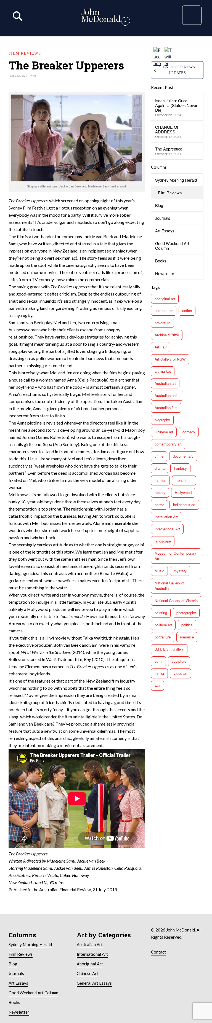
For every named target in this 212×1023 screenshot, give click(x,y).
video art (180, 673)
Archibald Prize (167, 334)
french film (184, 480)
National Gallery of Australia (169, 585)
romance (187, 637)
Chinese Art (87, 973)
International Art (167, 528)
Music (159, 570)
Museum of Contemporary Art (175, 556)
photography (186, 612)
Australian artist (167, 395)
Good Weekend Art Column (172, 245)
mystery (180, 570)
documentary (183, 456)
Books (160, 261)
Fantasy (180, 468)
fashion (160, 480)
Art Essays (164, 230)
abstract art (164, 310)
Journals (162, 218)
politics (187, 624)
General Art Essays (94, 983)
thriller (159, 673)
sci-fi (158, 661)
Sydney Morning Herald (176, 180)
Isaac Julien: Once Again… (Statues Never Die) (176, 105)
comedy (188, 431)
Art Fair (160, 347)
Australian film (166, 407)
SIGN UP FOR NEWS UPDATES (177, 70)
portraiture (163, 637)
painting (161, 612)
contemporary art (168, 444)
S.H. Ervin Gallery (169, 649)
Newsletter (164, 273)
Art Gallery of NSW (170, 359)
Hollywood (183, 492)
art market (163, 371)
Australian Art (90, 944)
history (160, 492)
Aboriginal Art (90, 963)
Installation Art (166, 516)
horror (159, 504)
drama (160, 468)
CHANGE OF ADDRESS (167, 129)
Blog (159, 205)
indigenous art (184, 504)
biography (162, 419)
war (157, 685)
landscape (163, 541)
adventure (162, 322)
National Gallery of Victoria (176, 600)
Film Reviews (170, 192)
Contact (158, 951)
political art (163, 624)
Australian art (165, 383)
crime (159, 456)
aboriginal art (165, 298)
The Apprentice (168, 149)
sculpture (179, 661)
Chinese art (164, 431)
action (187, 310)
